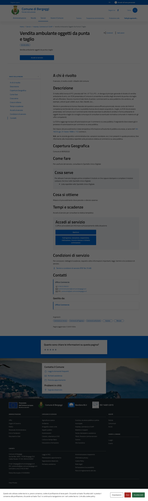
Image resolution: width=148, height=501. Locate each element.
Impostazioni (117, 495)
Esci (127, 495)
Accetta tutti (138, 495)
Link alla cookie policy (87, 496)
